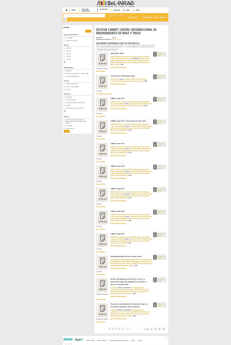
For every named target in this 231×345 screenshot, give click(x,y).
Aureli (138, 10)
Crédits (133, 340)
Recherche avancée (118, 15)
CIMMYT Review (117, 39)
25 (151, 329)
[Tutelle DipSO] (79, 339)
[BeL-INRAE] (115, 3)
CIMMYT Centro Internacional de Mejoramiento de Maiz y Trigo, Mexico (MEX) (75, 121)
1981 (67, 56)
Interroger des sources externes (107, 49)
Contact (140, 340)
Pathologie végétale (71, 76)
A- (66, 344)
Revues (74, 10)
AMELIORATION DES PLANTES (74, 102)
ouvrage (68, 38)
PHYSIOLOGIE (70, 100)
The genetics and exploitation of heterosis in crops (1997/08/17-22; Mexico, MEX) (130, 290)
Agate (128, 10)
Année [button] (66, 45)
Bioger (68, 71)
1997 (67, 48)
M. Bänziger (136, 262)
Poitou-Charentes (71, 86)
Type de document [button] (71, 35)
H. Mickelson (145, 262)
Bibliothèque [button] (68, 67)
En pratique (103, 9)
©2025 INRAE (90, 340)
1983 (67, 54)
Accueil (66, 10)
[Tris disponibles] (97, 46)
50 (155, 329)
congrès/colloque (71, 40)
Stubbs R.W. (69, 128)
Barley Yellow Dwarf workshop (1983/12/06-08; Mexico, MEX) (129, 60)
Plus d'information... (119, 67)
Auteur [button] (66, 116)
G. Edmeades (114, 260)
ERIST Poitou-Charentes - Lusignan (76, 73)
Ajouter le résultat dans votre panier (112, 46)
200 (164, 329)
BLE (67, 105)
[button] (65, 62)
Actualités (116, 10)
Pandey (68, 126)
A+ (71, 344)
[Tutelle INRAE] (69, 339)
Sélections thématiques (86, 10)
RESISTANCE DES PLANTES (73, 108)
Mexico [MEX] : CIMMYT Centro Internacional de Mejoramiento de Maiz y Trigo (130, 62)
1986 (67, 51)
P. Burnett (128, 59)
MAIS (67, 97)
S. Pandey (113, 288)
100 (159, 329)
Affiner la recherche (148, 46)
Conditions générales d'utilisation (118, 340)
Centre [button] (66, 81)
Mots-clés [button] (67, 94)
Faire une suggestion (132, 46)
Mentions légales (102, 340)
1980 (67, 59)
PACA (67, 89)
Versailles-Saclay (71, 84)
